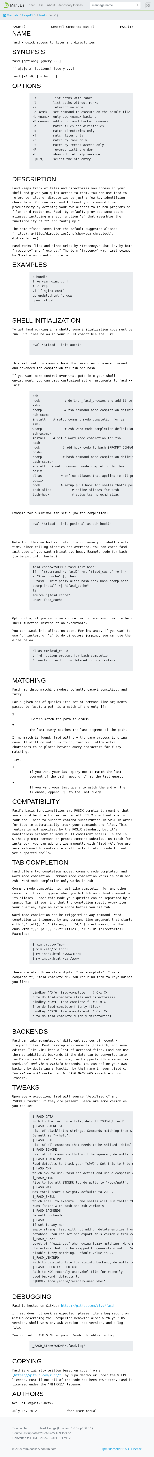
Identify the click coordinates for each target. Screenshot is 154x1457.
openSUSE (36, 5)
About (51, 5)
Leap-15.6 (28, 15)
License (136, 1449)
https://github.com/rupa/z (37, 1375)
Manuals (12, 15)
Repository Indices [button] (70, 5)
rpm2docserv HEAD (115, 1449)
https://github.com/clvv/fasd (87, 1305)
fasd (42, 15)
